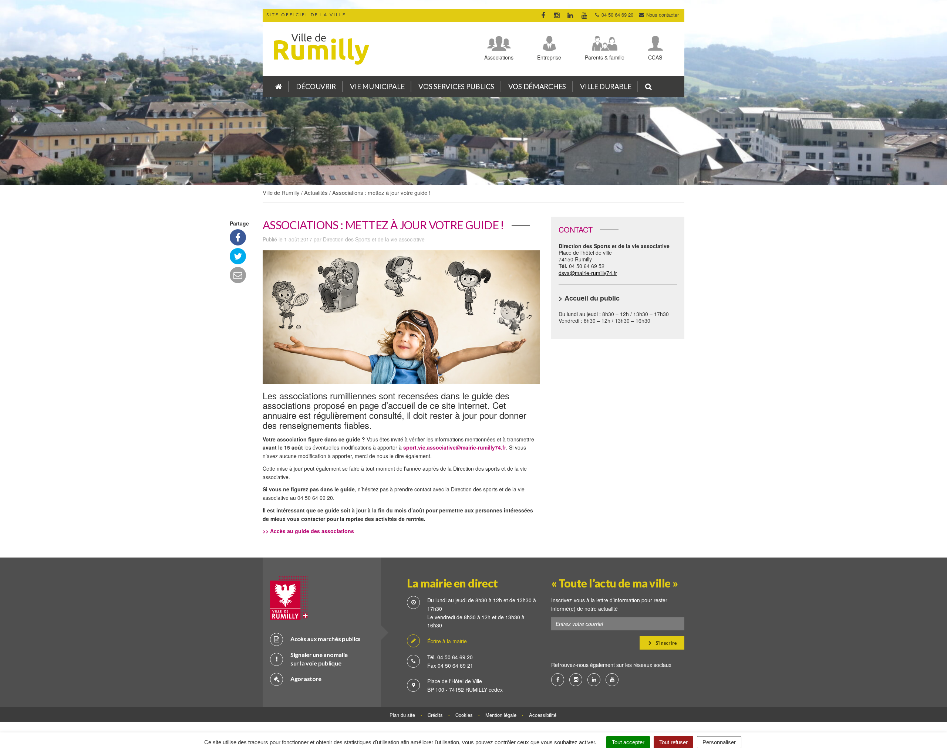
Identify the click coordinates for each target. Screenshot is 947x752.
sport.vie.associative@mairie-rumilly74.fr (454, 447)
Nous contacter (662, 14)
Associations (498, 57)
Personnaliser (719, 742)
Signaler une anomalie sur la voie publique (319, 659)
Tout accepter (628, 742)
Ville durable (605, 86)
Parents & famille (604, 57)
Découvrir (316, 86)
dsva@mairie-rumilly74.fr (588, 273)
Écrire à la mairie (447, 641)
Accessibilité (542, 714)
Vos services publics (456, 86)
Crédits (435, 714)
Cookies (464, 714)
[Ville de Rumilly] (278, 86)
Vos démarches (537, 86)
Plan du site (402, 714)
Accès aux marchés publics (325, 638)
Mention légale (500, 714)
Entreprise (549, 57)
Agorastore (305, 678)
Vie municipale (377, 86)
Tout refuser (673, 742)
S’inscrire (665, 643)
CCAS (655, 57)
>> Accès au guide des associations (308, 531)
